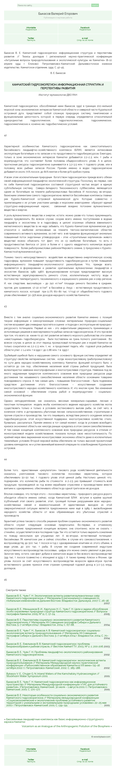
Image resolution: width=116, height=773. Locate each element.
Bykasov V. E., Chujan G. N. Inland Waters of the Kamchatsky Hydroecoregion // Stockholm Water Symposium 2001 (58, 675)
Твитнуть (31, 39)
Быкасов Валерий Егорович (58, 13)
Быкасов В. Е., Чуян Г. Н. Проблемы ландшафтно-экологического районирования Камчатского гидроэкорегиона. (58, 653)
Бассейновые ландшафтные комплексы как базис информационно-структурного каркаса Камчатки (54, 720)
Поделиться (31, 28)
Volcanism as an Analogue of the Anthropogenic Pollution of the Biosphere (66, 726)
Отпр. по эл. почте (85, 39)
